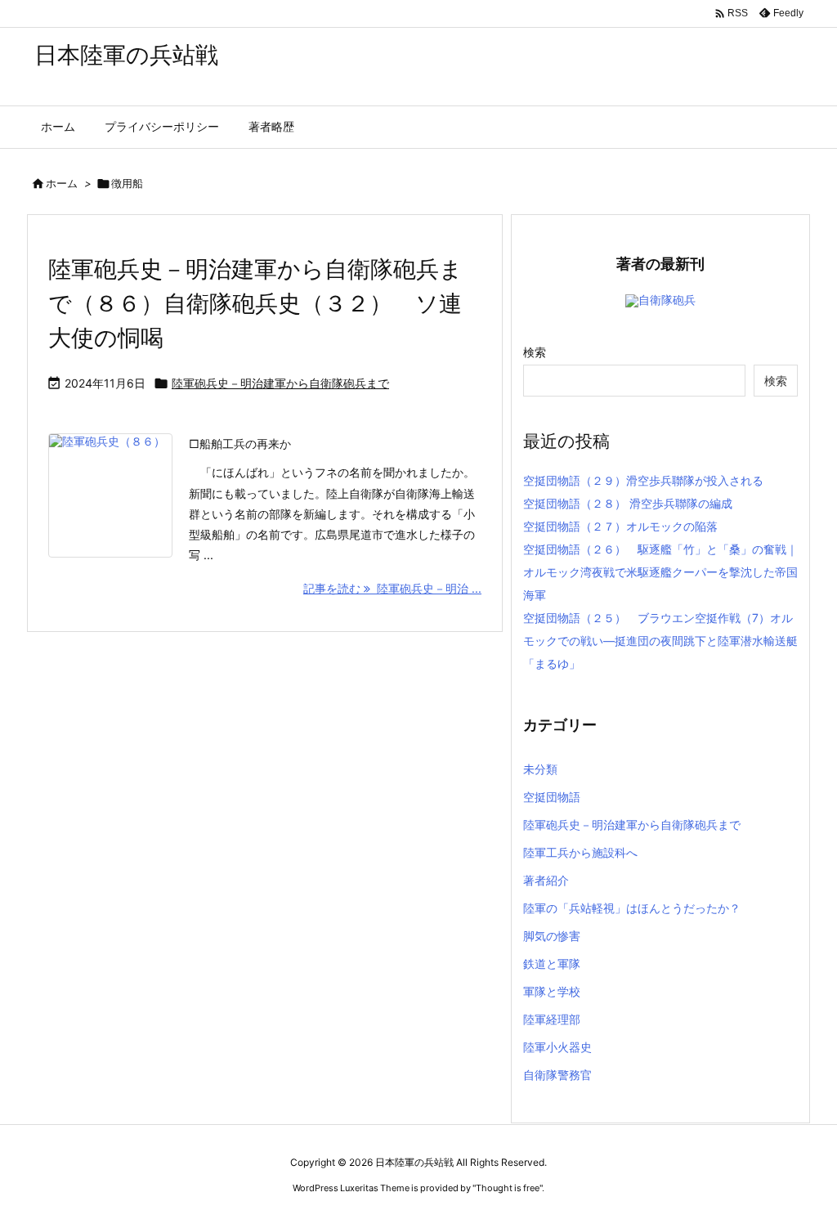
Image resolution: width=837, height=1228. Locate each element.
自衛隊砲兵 (667, 300)
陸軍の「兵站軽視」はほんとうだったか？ (632, 908)
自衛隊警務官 (557, 1075)
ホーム (62, 183)
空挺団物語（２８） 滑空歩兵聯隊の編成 (627, 503)
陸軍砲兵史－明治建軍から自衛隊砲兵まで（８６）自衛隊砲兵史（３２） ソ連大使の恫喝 (255, 303)
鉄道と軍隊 (551, 963)
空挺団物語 (551, 797)
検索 (534, 352)
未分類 (540, 769)
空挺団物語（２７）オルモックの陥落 (620, 526)
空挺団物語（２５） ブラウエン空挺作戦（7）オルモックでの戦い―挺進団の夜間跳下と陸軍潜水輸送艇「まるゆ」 (660, 640)
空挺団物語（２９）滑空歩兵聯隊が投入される (643, 480)
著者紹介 (546, 880)
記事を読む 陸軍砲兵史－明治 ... (392, 588)
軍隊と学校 (551, 991)
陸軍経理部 (551, 1019)
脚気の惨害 (551, 936)
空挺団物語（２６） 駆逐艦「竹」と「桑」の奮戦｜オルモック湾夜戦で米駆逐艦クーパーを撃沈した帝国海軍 (660, 572)
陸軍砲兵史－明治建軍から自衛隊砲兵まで (280, 383)
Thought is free (507, 1188)
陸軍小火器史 (557, 1047)
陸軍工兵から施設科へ (580, 852)
